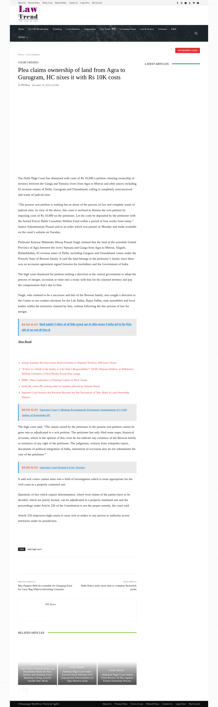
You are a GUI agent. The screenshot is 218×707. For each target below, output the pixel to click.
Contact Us (167, 703)
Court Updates (33, 54)
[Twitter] (190, 3)
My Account (194, 703)
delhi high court (34, 549)
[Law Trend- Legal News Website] (42, 14)
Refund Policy (152, 703)
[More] (60, 95)
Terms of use (137, 703)
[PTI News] (32, 610)
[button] (196, 33)
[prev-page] (20, 690)
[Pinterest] (52, 95)
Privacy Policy (121, 703)
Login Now (181, 703)
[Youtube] (198, 3)
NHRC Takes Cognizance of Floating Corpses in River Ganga (54, 380)
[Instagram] (182, 3)
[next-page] (26, 690)
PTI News (25, 85)
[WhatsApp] (29, 95)
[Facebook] (177, 3)
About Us (107, 703)
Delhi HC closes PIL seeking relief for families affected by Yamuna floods (61, 386)
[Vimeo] (194, 3)
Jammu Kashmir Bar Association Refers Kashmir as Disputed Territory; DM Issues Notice (69, 362)
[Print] (45, 95)
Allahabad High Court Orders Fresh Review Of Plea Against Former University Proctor (117, 677)
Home (21, 54)
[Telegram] (186, 3)
